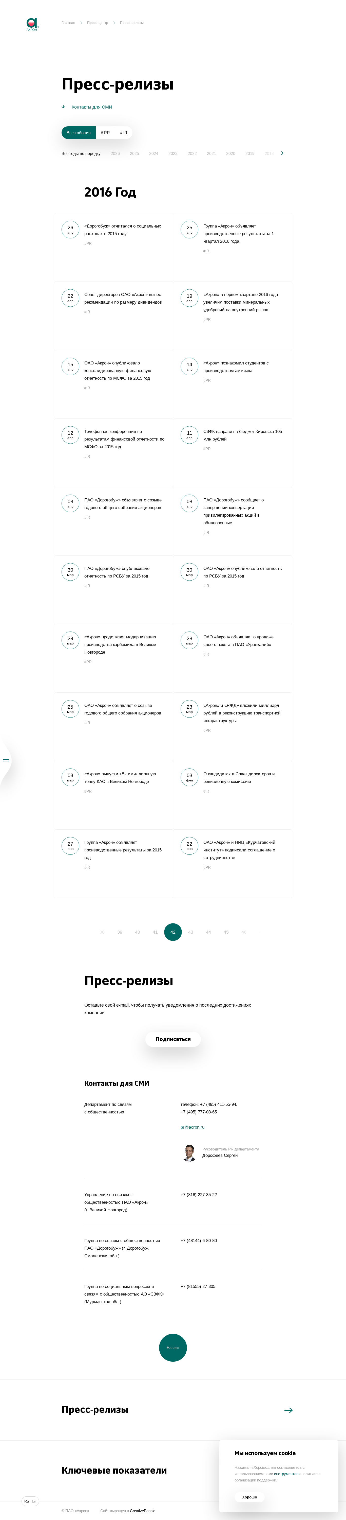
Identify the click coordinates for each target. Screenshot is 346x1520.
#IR (206, 251)
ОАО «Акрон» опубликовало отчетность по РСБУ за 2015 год (232, 589)
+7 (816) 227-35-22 (199, 1194)
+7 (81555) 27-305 (198, 1286)
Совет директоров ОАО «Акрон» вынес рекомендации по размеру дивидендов (113, 316)
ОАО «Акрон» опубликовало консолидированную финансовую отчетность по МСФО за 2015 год (113, 384)
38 (102, 932)
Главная (68, 23)
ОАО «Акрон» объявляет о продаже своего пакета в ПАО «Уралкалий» (232, 658)
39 (119, 932)
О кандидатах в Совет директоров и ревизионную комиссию (232, 795)
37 (84, 932)
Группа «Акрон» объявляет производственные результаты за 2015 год (113, 863)
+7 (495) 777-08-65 (199, 1112)
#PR (88, 243)
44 (208, 932)
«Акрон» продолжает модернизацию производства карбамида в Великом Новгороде (113, 658)
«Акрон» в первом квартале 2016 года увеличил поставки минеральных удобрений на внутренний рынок (232, 316)
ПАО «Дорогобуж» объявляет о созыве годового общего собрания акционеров (113, 521)
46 (243, 932)
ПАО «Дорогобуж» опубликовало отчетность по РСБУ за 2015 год (113, 589)
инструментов (286, 1474)
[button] (278, 153)
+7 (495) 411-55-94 (218, 1104)
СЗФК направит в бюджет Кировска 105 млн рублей (232, 452)
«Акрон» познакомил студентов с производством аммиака (232, 384)
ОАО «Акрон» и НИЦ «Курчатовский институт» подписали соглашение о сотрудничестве (232, 863)
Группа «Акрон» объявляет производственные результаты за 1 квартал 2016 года (232, 247)
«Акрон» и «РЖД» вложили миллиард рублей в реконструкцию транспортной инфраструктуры (232, 726)
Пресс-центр (97, 23)
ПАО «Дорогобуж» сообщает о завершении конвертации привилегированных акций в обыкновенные (232, 521)
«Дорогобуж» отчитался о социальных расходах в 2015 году (113, 247)
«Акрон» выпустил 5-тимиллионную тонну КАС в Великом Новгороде (113, 795)
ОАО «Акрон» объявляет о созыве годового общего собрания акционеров (113, 726)
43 (190, 932)
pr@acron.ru (192, 1127)
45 (226, 932)
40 (137, 932)
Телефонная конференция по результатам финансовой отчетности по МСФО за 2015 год (113, 452)
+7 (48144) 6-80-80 (199, 1240)
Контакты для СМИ (92, 107)
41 (155, 932)
